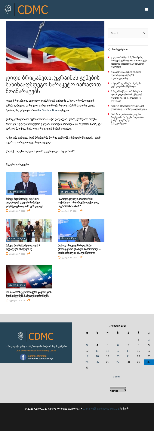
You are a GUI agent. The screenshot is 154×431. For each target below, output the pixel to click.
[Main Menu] (146, 10)
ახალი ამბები (17, 192)
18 (97, 356)
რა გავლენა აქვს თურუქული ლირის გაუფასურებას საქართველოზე (126, 75)
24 (86, 362)
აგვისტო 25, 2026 (69, 258)
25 (97, 362)
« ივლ (116, 376)
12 (107, 350)
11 (97, 350)
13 (117, 350)
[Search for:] (128, 33)
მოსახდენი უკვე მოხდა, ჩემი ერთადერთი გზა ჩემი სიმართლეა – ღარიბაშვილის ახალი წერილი (79, 249)
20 (117, 356)
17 (86, 356)
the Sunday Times (48, 110)
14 (128, 350)
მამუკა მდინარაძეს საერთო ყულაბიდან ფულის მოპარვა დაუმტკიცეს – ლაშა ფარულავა (24, 202)
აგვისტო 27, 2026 (17, 211)
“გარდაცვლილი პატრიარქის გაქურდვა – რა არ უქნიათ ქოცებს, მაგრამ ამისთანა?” (78, 202)
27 (117, 362)
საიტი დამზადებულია (96, 408)
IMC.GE (114, 408)
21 (128, 356)
